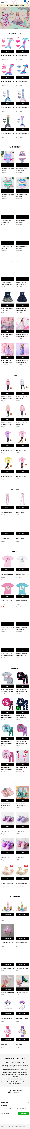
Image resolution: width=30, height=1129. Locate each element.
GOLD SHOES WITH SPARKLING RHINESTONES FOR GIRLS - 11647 (22, 883)
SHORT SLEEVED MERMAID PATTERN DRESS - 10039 (22, 335)
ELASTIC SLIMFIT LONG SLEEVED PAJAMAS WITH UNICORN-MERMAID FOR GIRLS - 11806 (6, 768)
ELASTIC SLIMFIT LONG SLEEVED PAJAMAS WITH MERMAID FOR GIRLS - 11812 (22, 742)
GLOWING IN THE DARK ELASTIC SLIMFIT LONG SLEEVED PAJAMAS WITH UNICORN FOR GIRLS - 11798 (22, 716)
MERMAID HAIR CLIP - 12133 (22, 992)
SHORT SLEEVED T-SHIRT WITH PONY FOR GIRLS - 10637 (21, 654)
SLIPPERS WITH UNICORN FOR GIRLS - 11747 (21, 856)
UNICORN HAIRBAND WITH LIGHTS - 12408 (21, 943)
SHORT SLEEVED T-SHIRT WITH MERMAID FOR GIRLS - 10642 (22, 574)
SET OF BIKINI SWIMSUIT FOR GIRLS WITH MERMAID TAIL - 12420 (7, 108)
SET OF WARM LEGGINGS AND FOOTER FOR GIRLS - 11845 (21, 423)
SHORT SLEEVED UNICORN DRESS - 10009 (7, 309)
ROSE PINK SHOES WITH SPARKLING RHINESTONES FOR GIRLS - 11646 (7, 883)
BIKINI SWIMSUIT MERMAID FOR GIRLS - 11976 (7, 169)
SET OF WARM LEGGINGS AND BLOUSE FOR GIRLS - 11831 (6, 476)
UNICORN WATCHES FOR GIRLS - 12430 (21, 1044)
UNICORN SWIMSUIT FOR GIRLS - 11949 (21, 221)
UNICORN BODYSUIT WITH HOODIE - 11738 (21, 768)
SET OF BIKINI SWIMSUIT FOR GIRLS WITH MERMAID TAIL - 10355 (22, 56)
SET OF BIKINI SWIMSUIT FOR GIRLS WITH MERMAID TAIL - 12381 (22, 82)
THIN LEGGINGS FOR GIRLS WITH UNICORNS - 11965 (7, 511)
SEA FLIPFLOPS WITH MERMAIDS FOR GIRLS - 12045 (6, 804)
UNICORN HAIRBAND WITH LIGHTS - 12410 (7, 943)
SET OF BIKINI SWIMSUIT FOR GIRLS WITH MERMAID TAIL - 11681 (7, 56)
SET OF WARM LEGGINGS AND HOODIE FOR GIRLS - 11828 (6, 423)
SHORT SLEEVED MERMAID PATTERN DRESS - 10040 (7, 361)
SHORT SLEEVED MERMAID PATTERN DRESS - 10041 (22, 361)
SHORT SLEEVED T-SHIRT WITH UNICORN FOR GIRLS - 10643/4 (7, 601)
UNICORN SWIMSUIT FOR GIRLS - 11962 (6, 247)
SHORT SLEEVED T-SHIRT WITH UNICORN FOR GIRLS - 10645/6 (7, 574)
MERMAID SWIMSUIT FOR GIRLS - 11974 (21, 195)
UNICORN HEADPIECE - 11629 (22, 918)
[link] (7, 43)
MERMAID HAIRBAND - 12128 (7, 992)
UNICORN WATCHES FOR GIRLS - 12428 (6, 1044)
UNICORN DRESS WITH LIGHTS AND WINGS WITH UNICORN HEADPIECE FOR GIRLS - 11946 (7, 283)
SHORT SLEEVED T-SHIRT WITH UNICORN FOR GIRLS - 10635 (7, 654)
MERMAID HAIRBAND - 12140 (7, 968)
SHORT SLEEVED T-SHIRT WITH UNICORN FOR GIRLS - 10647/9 (22, 601)
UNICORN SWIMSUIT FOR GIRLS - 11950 (21, 247)
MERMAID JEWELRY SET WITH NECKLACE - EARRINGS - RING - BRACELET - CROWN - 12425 (7, 1018)
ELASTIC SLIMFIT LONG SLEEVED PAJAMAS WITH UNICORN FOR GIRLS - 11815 (7, 716)
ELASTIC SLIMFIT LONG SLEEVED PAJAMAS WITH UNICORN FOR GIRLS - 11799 (22, 690)
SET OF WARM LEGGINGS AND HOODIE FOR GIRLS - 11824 (6, 397)
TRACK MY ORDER (15, 5)
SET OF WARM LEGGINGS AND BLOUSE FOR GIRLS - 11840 (21, 450)
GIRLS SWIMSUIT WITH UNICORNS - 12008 (6, 221)
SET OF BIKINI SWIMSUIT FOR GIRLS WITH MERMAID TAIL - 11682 (7, 82)
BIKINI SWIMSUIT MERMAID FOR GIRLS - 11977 (7, 195)
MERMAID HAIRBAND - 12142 (22, 968)
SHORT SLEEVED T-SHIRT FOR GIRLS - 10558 (7, 628)
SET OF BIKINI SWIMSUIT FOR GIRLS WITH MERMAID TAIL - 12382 (7, 134)
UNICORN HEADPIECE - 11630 (7, 918)
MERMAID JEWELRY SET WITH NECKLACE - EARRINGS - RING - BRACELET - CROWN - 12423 (22, 1018)
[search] (7, 2)
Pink (1, 579)
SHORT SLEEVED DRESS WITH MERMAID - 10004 (21, 309)
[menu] (2, 2)
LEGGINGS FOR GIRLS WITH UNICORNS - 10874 (7, 537)
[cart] (27, 3)
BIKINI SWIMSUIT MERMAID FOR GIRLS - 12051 (22, 169)
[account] (28, 1)
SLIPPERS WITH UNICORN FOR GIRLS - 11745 (21, 830)
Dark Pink (18, 606)
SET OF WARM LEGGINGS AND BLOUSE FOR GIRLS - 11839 (21, 476)
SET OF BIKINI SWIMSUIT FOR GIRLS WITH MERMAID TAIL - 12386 (22, 108)
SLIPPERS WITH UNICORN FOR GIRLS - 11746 (7, 856)
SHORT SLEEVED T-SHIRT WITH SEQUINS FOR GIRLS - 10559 (22, 628)
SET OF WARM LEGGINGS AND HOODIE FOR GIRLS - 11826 (21, 397)
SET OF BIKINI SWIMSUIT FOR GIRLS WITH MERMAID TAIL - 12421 (22, 134)
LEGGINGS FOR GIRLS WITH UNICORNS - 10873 (22, 537)
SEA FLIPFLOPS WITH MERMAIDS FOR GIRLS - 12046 (21, 804)
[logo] (15, 2)
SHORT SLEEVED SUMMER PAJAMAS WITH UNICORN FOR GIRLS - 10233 (7, 690)
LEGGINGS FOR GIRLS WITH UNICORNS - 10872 (22, 511)
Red (3, 606)
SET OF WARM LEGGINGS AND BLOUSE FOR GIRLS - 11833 (6, 450)
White (3, 579)
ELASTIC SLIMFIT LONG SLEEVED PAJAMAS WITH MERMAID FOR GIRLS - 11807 (7, 742)
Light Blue (16, 606)
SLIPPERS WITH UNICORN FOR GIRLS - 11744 (7, 830)
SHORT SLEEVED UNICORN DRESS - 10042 (7, 335)
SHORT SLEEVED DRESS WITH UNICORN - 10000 (21, 283)
